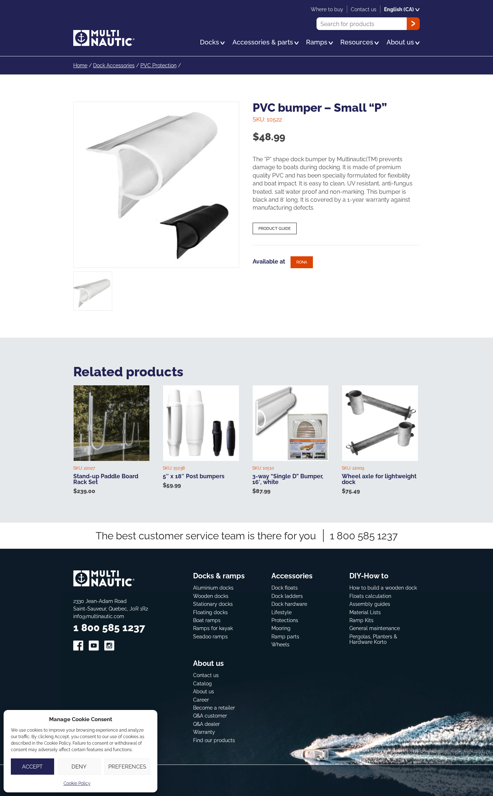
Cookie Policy (77, 783)
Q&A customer (210, 715)
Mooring (281, 628)
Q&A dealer (206, 724)
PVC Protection (158, 65)
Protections (284, 620)
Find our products (214, 740)
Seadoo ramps (210, 636)
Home (80, 65)
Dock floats (284, 587)
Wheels (280, 644)
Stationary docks (213, 604)
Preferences (127, 766)
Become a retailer (214, 707)
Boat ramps (207, 620)
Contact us (206, 675)
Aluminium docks (213, 587)
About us (203, 691)
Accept (32, 766)
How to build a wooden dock (383, 587)
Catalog (202, 683)
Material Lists (365, 612)
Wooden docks (210, 596)
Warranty (204, 732)
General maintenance (374, 628)
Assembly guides (369, 604)
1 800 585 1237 (364, 535)
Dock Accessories (114, 65)
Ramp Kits (361, 620)
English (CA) (399, 9)
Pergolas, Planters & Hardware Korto (373, 639)
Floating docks (210, 612)
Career (201, 699)
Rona (301, 262)
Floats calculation (370, 596)
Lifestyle (281, 612)
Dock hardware (289, 604)
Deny (79, 766)
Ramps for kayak (213, 628)
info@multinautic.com (98, 616)
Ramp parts (285, 636)
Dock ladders (287, 596)
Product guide (274, 228)
